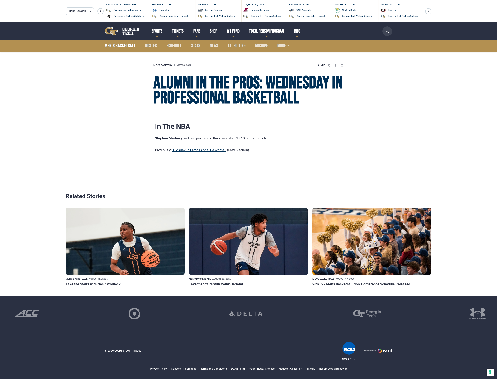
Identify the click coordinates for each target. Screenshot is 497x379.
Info (297, 31)
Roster (151, 45)
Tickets (178, 31)
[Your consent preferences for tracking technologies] (490, 372)
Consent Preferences (183, 368)
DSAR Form (238, 368)
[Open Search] (387, 31)
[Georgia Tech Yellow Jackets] (122, 31)
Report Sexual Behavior (333, 368)
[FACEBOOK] (335, 65)
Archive (261, 45)
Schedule (174, 45)
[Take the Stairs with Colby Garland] (248, 241)
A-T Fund (233, 31)
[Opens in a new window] (26, 313)
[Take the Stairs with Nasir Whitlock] (125, 241)
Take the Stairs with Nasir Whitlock (93, 284)
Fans (196, 31)
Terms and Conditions (214, 368)
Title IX (311, 368)
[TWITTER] (328, 65)
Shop (213, 31)
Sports (157, 31)
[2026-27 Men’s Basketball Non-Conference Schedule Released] (371, 241)
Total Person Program (266, 31)
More (281, 45)
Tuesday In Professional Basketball (199, 150)
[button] (100, 11)
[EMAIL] (342, 65)
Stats (195, 45)
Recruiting (236, 45)
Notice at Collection (290, 368)
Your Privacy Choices (262, 368)
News (214, 45)
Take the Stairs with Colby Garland (216, 284)
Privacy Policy (158, 368)
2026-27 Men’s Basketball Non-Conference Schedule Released (361, 284)
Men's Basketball (164, 65)
